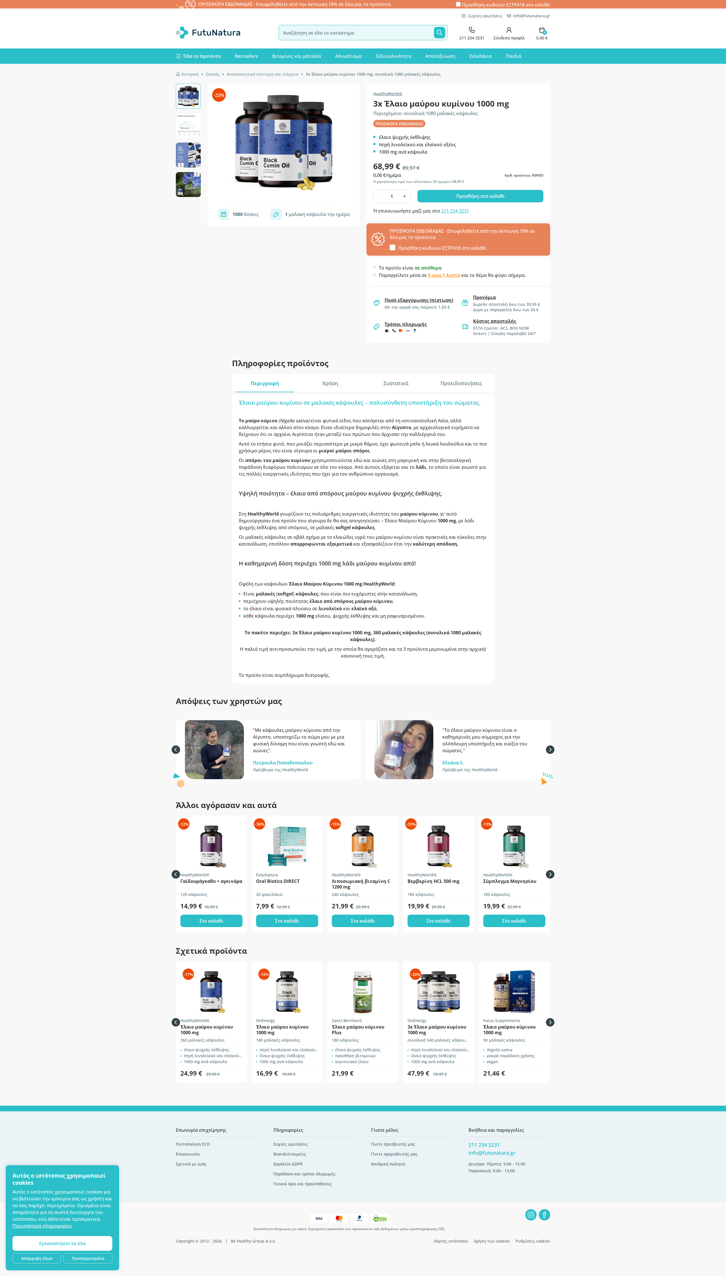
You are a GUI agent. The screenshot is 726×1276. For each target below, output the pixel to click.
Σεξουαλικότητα (393, 56)
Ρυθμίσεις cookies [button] (533, 1241)
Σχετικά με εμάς (191, 1164)
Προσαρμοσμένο (88, 1258)
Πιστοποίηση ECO (193, 1144)
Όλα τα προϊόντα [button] (202, 56)
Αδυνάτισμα (348, 56)
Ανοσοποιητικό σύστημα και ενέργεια (263, 74)
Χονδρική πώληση (388, 1164)
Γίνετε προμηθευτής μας (394, 1154)
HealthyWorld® (387, 93)
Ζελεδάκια (480, 56)
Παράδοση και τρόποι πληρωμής (304, 1174)
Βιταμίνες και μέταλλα (296, 56)
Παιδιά (513, 56)
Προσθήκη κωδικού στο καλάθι (506, 4)
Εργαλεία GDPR (288, 1164)
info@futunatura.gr (531, 15)
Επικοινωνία (188, 1154)
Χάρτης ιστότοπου (451, 1241)
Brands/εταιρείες (289, 1154)
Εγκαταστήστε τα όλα (62, 1243)
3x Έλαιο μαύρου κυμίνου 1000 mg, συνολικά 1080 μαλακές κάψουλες (373, 74)
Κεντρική (190, 74)
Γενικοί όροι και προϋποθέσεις (302, 1183)
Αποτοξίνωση (440, 56)
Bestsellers (246, 56)
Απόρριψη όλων (37, 1258)
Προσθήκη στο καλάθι (480, 196)
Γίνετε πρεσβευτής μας (393, 1144)
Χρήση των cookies (492, 1241)
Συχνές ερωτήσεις (485, 15)
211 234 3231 (455, 211)
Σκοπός (213, 74)
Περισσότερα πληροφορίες (42, 1226)
